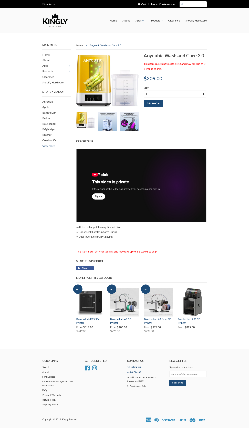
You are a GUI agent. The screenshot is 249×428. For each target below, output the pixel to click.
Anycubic (47, 101)
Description (84, 141)
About (126, 20)
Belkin (46, 118)
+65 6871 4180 (134, 372)
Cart (143, 4)
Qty (146, 87)
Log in (154, 4)
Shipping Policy (50, 404)
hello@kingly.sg (134, 367)
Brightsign (48, 129)
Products (155, 20)
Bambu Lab (49, 112)
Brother (46, 134)
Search (45, 367)
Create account (167, 4)
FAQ (44, 390)
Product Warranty (51, 395)
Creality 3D (49, 140)
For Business (48, 376)
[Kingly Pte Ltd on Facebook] (87, 367)
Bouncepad (49, 123)
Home (113, 20)
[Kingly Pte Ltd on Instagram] (94, 367)
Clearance (174, 20)
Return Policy (49, 399)
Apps (139, 20)
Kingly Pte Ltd (69, 419)
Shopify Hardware (196, 20)
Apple (45, 106)
